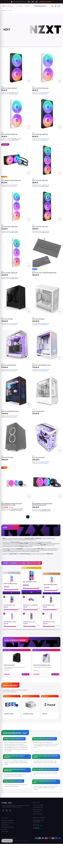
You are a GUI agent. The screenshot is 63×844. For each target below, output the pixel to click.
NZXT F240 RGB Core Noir (9, 88)
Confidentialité (17, 840)
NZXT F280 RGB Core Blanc (9, 134)
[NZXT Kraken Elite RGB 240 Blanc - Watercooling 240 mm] (16, 483)
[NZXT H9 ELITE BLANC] (47, 437)
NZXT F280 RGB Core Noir (40, 134)
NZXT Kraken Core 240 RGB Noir (11, 180)
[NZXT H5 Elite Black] (16, 437)
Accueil (4, 10)
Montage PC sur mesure (7, 822)
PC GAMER (19, 6)
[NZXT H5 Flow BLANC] (47, 298)
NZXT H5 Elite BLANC (38, 411)
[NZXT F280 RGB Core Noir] (47, 114)
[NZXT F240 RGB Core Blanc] (47, 68)
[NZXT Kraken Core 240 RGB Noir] (16, 160)
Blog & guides (5, 831)
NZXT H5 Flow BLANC (38, 319)
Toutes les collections (38, 814)
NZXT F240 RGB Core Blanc (40, 88)
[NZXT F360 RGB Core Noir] (47, 206)
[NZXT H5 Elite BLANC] (47, 391)
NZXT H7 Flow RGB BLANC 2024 (41, 365)
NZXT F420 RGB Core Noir (40, 180)
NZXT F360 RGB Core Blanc (9, 226)
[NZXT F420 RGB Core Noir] (47, 160)
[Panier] (59, 6)
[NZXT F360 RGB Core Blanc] (16, 206)
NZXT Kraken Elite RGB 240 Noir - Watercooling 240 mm (42, 504)
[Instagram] (6, 810)
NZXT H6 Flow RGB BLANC (8, 365)
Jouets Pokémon (36, 811)
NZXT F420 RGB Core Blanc (9, 272)
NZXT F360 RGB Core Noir (40, 226)
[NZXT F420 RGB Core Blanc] (16, 252)
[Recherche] (52, 6)
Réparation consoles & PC (8, 820)
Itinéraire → (36, 828)
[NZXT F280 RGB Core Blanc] (16, 114)
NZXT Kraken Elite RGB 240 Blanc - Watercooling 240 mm (12, 504)
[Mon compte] (55, 6)
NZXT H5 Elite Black (7, 457)
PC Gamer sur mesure (38, 805)
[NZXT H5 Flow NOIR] (16, 298)
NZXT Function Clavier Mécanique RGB (44, 272)
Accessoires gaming (37, 809)
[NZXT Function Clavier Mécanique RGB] (47, 252)
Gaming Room (5, 824)
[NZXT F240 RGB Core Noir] (16, 68)
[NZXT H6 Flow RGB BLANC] (16, 345)
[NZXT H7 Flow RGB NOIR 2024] (16, 391)
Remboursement (24, 840)
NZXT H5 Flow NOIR (7, 319)
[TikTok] (10, 810)
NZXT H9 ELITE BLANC (38, 457)
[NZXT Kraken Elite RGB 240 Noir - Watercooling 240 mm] (47, 483)
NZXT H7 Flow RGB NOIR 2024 (10, 411)
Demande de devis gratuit (8, 827)
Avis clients (4, 829)
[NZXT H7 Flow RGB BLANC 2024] (47, 345)
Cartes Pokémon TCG (38, 807)
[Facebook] (3, 810)
